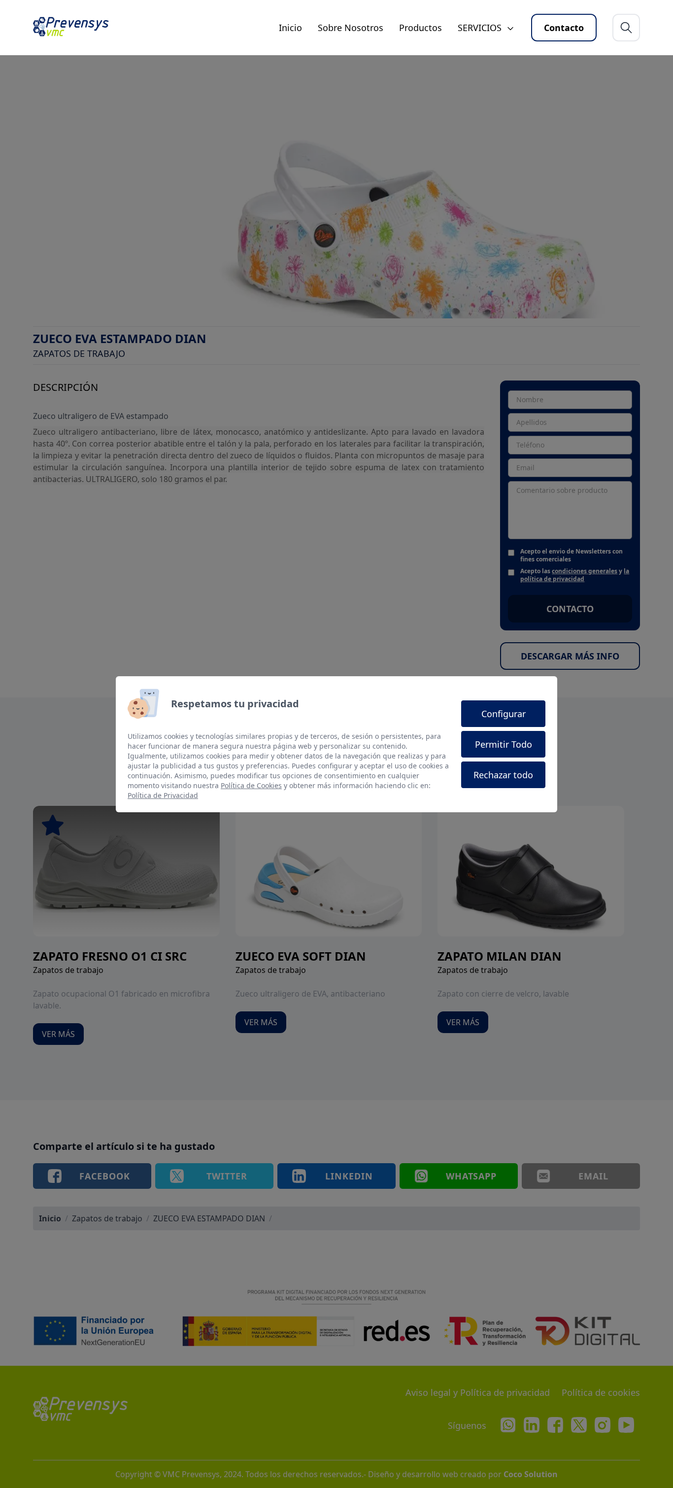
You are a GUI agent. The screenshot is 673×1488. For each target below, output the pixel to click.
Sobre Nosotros (350, 28)
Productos (420, 28)
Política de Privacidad (163, 795)
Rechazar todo (503, 775)
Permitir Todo (503, 744)
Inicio (290, 28)
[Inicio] (75, 27)
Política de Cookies (251, 785)
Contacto (564, 28)
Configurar (503, 714)
